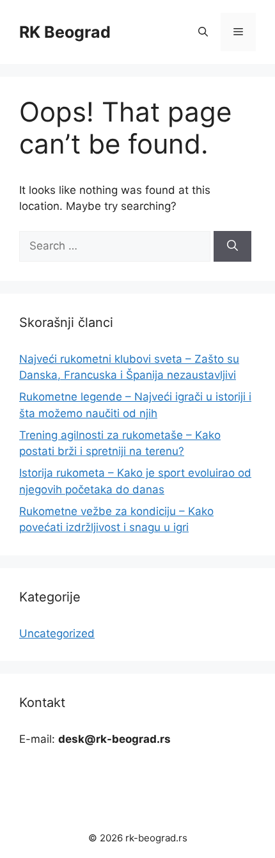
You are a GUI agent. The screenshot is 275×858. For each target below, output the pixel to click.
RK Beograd (65, 32)
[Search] (232, 246)
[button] (203, 32)
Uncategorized (57, 633)
